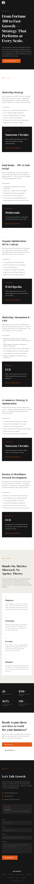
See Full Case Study (12, 148)
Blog (17, 877)
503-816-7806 (8, 796)
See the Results (9, 750)
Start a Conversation (10, 61)
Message (4, 841)
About (5, 874)
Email (3, 827)
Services (11, 874)
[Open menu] (30, 2)
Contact (23, 877)
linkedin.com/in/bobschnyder (12, 799)
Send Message (9, 857)
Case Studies (20, 874)
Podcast (10, 877)
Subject (4, 834)
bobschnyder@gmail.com (11, 793)
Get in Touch (8, 744)
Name (3, 819)
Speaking (28, 874)
